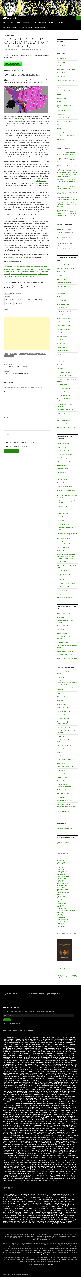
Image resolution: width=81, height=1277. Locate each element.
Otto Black (60, 866)
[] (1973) (59, 1107)
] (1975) (29, 1210)
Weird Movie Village (63, 424)
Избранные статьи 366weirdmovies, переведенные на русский (67, 844)
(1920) (17, 1059)
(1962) (44, 1059)
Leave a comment (37, 49)
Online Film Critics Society (65, 766)
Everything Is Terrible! (64, 727)
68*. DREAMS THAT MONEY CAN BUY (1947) (67, 198)
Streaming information (9, 293)
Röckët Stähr (9, 356)
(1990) (53, 1041)
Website (6, 434)
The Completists (62, 781)
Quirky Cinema (61, 361)
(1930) (65, 1110)
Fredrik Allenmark (62, 862)
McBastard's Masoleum (64, 325)
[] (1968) (43, 1071)
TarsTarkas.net (61, 368)
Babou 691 (60, 700)
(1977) (16, 1037)
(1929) (37, 1060)
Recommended (32, 353)
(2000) (13, 1119)
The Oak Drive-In (62, 384)
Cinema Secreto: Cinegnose (65, 828)
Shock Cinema (61, 365)
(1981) (41, 1118)
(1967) (9, 1057)
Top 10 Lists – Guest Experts (65, 135)
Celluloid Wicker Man (63, 711)
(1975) (68, 1055)
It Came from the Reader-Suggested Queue (65, 106)
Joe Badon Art (48, 1264)
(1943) (48, 1121)
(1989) (20, 1078)
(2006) (21, 1055)
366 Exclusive (61, 62)
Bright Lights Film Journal (65, 454)
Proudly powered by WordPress (20, 1274)
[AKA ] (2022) (16, 1194)
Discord (59, 232)
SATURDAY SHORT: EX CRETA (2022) (15, 366)
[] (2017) (60, 1152)
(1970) (57, 1059)
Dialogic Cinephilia (63, 718)
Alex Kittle (60, 693)
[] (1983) (51, 1055)
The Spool (60, 594)
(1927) (64, 1121)
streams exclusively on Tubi (19, 257)
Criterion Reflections (63, 476)
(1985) (13, 1041)
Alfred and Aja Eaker (63, 876)
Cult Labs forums (62, 286)
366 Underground (62, 66)
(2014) (25, 1073)
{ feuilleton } (60, 677)
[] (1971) (19, 1173)
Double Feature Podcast (64, 486)
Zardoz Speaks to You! (64, 811)
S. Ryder (59, 907)
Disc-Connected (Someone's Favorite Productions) (65, 722)
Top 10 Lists (60, 132)
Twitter (59, 243)
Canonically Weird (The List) (65, 80)
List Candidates (9, 35)
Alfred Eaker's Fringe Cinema (66, 69)
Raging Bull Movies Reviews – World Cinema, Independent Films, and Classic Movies (66, 556)
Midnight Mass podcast (64, 329)
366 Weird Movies (10, 18)
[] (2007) (60, 1178)
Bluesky (59, 229)
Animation (13, 353)
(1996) (65, 1064)
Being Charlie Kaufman (64, 613)
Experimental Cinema (63, 304)
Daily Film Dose (62, 479)
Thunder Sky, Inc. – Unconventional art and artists (66, 785)
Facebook (60, 238)
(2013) (54, 1068)
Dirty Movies (61, 483)
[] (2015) (50, 1194)
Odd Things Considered (64, 759)
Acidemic (60, 275)
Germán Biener (61, 864)
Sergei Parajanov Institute (65, 651)
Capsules (60, 83)
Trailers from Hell (62, 790)
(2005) (56, 1089)
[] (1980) (30, 1198)
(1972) (49, 1053)
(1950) (21, 1132)
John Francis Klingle (63, 892)
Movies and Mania (62, 347)
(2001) (68, 1059)
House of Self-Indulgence (64, 318)
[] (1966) (37, 1068)
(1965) (27, 1136)
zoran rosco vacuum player (65, 815)
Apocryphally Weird (63, 73)
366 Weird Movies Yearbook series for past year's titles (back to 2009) (67, 976)
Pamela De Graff (62, 869)
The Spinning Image (63, 590)
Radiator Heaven (62, 551)
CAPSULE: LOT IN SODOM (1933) (67, 187)
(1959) (65, 1144)
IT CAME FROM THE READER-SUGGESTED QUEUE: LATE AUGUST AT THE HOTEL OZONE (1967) (67, 173)
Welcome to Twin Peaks (64, 800)
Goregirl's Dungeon (63, 513)
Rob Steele (60, 912)
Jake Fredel (60, 880)
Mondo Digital (61, 343)
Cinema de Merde (62, 468)
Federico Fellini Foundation (65, 626)
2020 (6, 353)
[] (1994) (16, 1060)
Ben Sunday (60, 916)
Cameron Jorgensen (63, 889)
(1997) (23, 1068)
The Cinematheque (63, 570)
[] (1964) (35, 1114)
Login (4, 1000)
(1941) (9, 1096)
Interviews (60, 101)
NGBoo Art (60, 354)
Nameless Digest (62, 749)
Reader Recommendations (65, 121)
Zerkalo (25, 1210)
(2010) (21, 1051)
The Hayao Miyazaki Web (64, 654)
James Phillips (61, 903)
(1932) (12, 1089)
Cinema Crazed (61, 465)
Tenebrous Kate (62, 777)
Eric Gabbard (61, 882)
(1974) (61, 1134)
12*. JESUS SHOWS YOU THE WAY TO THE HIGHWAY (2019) (66, 204)
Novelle (59, 756)
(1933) (50, 1180)
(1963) (26, 1037)
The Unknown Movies (63, 395)
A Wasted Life (61, 272)
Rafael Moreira (61, 898)
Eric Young (60, 926)
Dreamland (60, 617)
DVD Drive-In (61, 297)
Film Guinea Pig (62, 506)
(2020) (33, 1207)
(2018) (35, 1119)
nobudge (59, 752)
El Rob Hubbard (62, 885)
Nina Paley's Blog (62, 642)
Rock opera (42, 353)
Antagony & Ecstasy (63, 443)
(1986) (36, 1055)
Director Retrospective (64, 91)
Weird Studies (61, 797)
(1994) (41, 1094)
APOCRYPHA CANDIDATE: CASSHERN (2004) (67, 180)
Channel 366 (61, 87)
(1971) (36, 1037)
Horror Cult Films (62, 315)
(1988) (38, 1041)
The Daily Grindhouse (63, 372)
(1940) (60, 1084)
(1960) (64, 1161)
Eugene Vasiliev (61, 921)
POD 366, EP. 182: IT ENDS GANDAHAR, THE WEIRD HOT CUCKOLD (66, 213)
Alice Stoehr (61, 914)
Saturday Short (61, 125)
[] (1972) (9, 1153)
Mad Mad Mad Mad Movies (65, 322)
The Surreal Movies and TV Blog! (67, 392)
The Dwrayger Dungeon (64, 375)
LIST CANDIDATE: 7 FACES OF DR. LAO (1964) (67, 153)
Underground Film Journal (65, 409)
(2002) (33, 1039)
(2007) (54, 1125)
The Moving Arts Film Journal (66, 583)
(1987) (37, 1053)
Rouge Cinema (61, 561)
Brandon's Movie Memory (65, 451)
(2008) (47, 1057)
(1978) (24, 1102)
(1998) (13, 1069)
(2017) (16, 1125)
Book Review (61, 76)
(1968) (51, 1037)
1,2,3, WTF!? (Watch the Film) (66, 268)
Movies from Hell (62, 350)
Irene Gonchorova (62, 883)
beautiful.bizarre (62, 704)
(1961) (25, 1048)
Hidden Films (61, 517)
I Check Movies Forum (64, 745)
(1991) (54, 1046)
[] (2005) (54, 1118)
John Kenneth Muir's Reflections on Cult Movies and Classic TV (67, 534)
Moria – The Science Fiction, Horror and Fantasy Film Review (67, 543)
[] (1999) (15, 1046)
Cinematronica (61, 472)
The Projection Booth (63, 388)
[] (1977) (22, 1100)
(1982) (20, 1116)
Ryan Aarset (60, 860)
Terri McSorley (61, 896)
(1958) (54, 1171)
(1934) (62, 1051)
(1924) (8, 1116)
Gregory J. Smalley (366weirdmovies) (62, 159)
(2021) (12, 1210)
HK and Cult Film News (64, 311)
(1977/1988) (67, 1212)
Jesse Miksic (61, 900)
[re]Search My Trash (63, 265)
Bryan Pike (60, 905)
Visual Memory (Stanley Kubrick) (67, 658)
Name (6, 417)
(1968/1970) (22, 1134)
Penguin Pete (61, 197)
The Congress (45, 1199)
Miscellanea (60, 114)
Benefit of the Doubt (63, 707)
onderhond (60, 358)
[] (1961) (35, 1112)
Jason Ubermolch (62, 919)
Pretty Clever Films (63, 547)
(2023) (63, 1196)
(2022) (48, 1201)
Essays (59, 94)
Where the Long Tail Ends (64, 597)
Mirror (21, 1210)
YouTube (59, 249)
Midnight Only (61, 333)
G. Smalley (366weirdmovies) (66, 910)
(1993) (30, 1046)
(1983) (26, 1085)
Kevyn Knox (60, 894)
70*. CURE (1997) (72, 165)
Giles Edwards (24, 49)
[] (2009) (30, 1076)
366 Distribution (62, 58)
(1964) (14, 1076)
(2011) (30, 1107)
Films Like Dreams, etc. (64, 510)
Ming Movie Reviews (63, 538)
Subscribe (7, 1019)
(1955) (10, 1128)
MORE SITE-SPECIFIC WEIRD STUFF (25, 22)
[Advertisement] (27, 333)
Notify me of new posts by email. (16, 446)
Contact (11, 22)
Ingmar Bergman (62, 633)
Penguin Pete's (61, 770)
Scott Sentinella (61, 908)
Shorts (59, 128)
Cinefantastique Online (64, 461)
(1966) (15, 1042)
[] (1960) (24, 1098)
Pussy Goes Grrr (62, 774)
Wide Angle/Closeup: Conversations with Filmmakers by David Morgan (66, 806)
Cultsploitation (61, 293)
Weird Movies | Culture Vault (66, 427)
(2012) (45, 1048)
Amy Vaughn (61, 923)
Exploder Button (62, 307)
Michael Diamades (62, 871)
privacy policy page (43, 1254)
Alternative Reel (62, 697)
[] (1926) (39, 1132)
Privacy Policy (42, 22)
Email (5, 426)
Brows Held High (62, 458)
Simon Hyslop (61, 887)
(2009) (27, 1041)
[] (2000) (46, 1116)
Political (22, 353)
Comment (7, 392)
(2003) (42, 1066)
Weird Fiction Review (63, 793)
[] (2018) (39, 1208)
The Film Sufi (61, 579)
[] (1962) (58, 1082)
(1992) (56, 1044)
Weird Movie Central (63, 420)
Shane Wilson (61, 925)
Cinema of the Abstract (64, 282)
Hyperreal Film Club (63, 524)
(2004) (7, 1037)
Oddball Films (61, 763)
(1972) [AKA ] (65, 1141)
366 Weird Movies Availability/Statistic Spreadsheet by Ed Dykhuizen (67, 682)
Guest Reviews (61, 98)
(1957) (20, 1152)
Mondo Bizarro (61, 340)
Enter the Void (61, 300)
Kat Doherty (61, 873)
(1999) (47, 1050)
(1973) (59, 1042)
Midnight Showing (62, 336)
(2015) (44, 1051)
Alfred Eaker (61, 874)
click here (37, 1252)
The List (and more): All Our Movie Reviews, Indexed (33, 27)
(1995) (48, 1069)
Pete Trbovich (61, 917)
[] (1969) (30, 1089)
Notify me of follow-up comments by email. (19, 442)
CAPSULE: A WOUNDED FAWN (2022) (16, 373)
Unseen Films (61, 413)
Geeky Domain (61, 736)
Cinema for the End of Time (65, 715)
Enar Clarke (60, 867)
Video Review (61, 139)
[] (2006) (58, 1208)
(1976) (31, 1042)
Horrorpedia (61, 520)
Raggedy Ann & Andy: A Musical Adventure (64, 1214)
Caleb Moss (60, 901)
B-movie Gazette (62, 279)
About (5, 22)
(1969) (19, 1050)
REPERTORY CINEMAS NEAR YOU (57, 22)
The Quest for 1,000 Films (65, 587)
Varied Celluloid (62, 417)
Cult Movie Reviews (63, 290)
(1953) (25, 1141)
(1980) (46, 1042)
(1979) (46, 1134)
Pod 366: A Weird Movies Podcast (67, 117)
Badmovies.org (61, 447)
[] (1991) (62, 1164)
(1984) (46, 1064)
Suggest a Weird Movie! (9, 27)
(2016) (49, 1093)
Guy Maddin (61, 629)
